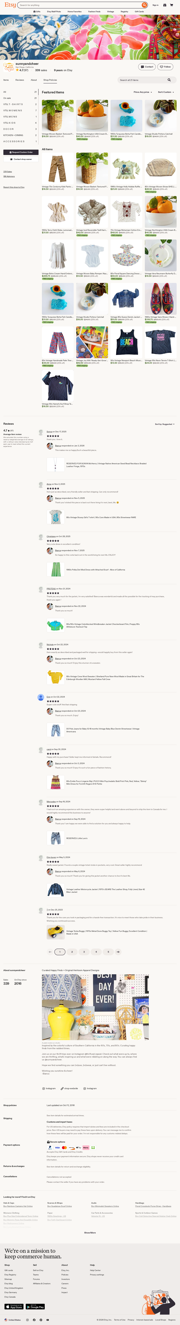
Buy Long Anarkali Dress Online (17, 1227)
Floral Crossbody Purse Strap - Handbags (153, 1206)
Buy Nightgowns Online (13, 1223)
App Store (13, 1306)
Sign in (155, 5)
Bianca (58, 446)
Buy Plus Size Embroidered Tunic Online (20, 1216)
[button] (147, 66)
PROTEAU (51, 589)
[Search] (144, 5)
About (34, 80)
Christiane (51, 536)
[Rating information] (17, 70)
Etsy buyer (51, 857)
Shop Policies (50, 80)
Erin (48, 697)
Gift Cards (139, 11)
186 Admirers (9, 176)
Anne (49, 484)
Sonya (49, 431)
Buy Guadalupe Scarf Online (59, 1206)
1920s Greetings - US (56, 1216)
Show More (90, 1232)
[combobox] (79, 5)
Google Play (35, 1306)
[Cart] (171, 5)
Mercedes (51, 801)
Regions (172, 1320)
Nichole (50, 644)
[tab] (20, 92)
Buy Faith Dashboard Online (59, 1220)
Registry (124, 11)
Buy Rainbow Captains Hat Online (18, 1206)
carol (49, 749)
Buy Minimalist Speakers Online (105, 1206)
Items (6, 80)
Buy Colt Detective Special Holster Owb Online (155, 1216)
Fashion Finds (94, 11)
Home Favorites (75, 11)
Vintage (110, 11)
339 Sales (7, 171)
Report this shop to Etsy (13, 187)
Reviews (19, 80)
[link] (50, 952)
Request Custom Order (22, 152)
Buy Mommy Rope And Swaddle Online (20, 1220)
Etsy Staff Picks (54, 11)
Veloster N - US (98, 1216)
